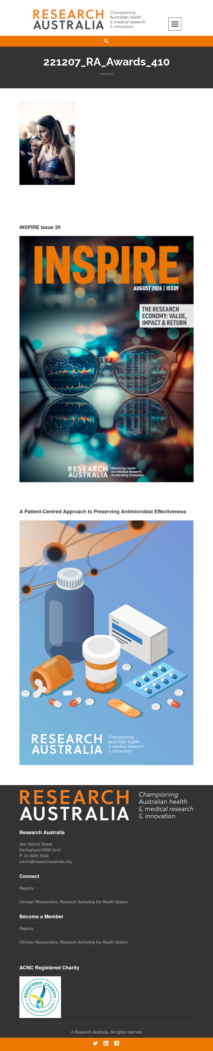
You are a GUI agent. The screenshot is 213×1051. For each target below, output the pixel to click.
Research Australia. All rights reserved (108, 1032)
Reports (26, 888)
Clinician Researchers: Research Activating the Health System (73, 901)
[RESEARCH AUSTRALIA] (89, 17)
